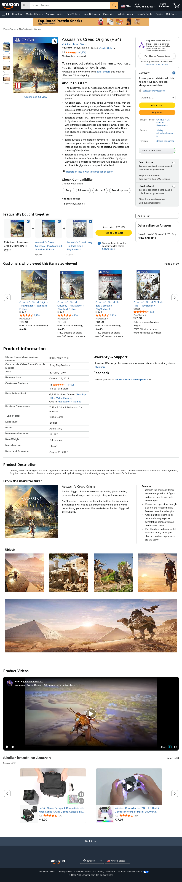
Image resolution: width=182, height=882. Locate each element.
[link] (48, 228)
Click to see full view (35, 96)
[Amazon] (10, 5)
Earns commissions (33, 681)
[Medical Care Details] (42, 14)
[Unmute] (175, 747)
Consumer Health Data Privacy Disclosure (94, 871)
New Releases (92, 14)
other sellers (103, 71)
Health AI (17, 14)
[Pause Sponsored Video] (81, 794)
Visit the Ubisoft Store (74, 44)
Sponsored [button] (8, 763)
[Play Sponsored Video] (129, 787)
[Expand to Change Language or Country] (130, 6)
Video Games (9, 29)
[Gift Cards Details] (179, 14)
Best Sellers (73, 14)
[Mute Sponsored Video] (81, 801)
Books (159, 14)
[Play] (6, 747)
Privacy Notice (65, 871)
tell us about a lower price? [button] (132, 379)
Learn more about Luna (157, 64)
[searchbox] (70, 5)
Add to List (143, 215)
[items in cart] (176, 5)
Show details (108, 249)
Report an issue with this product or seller (89, 171)
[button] (5, 14)
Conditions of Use (46, 871)
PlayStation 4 (25, 29)
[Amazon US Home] (58, 862)
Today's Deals (144, 14)
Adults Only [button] (106, 48)
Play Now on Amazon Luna (157, 56)
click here (100, 366)
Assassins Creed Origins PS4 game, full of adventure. (45, 684)
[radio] (6, 46)
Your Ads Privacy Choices (129, 871)
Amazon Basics (54, 14)
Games (37, 29)
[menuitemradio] (170, 747)
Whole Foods (125, 14)
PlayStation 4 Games (69, 401)
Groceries (108, 14)
